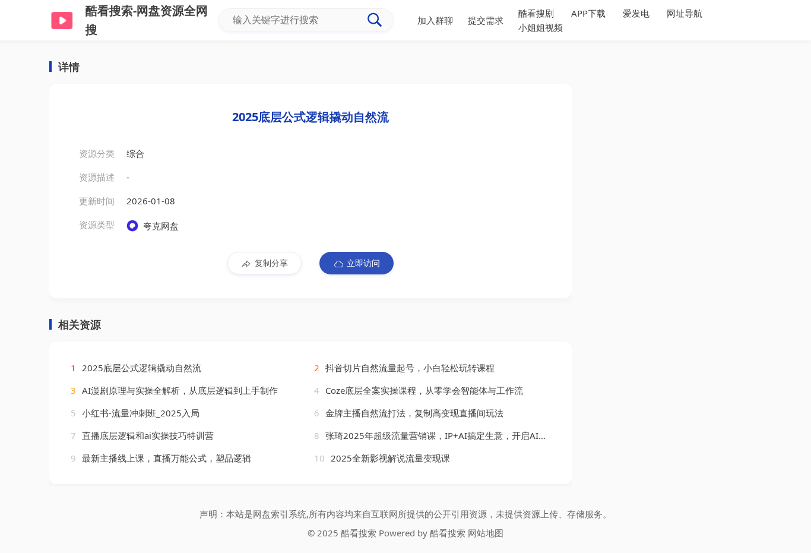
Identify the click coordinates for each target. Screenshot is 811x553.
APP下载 (588, 13)
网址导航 (684, 13)
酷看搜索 (447, 533)
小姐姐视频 (540, 27)
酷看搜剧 (536, 13)
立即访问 (363, 262)
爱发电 (636, 13)
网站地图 (485, 533)
